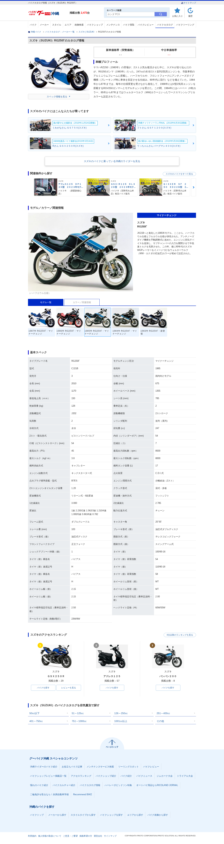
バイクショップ (95, 24)
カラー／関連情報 (82, 302)
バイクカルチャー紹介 (64, 785)
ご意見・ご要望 (70, 836)
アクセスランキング (81, 776)
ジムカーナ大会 (165, 776)
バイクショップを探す (111, 815)
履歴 (190, 16)
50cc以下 (34, 713)
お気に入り (177, 16)
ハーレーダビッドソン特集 (118, 785)
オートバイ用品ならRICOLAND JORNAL (157, 785)
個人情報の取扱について (49, 836)
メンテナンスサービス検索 (100, 766)
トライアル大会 (185, 776)
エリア (68, 24)
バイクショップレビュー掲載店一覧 (48, 776)
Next (193, 187)
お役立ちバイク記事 (72, 766)
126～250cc (121, 713)
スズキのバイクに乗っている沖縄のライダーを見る (112, 161)
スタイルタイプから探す (83, 815)
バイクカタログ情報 (90, 785)
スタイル (56, 24)
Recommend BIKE (82, 794)
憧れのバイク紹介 (39, 785)
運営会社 (98, 836)
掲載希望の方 (85, 836)
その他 (160, 721)
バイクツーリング (185, 24)
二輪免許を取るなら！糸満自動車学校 (49, 794)
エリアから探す (135, 815)
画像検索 (79, 24)
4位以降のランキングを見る (180, 635)
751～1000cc (79, 721)
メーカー (44, 24)
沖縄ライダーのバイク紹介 (43, 766)
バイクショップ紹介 (106, 776)
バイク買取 (128, 24)
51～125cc (78, 713)
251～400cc (163, 713)
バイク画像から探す (158, 815)
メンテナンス (113, 24)
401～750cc (36, 721)
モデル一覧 (45, 302)
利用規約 (32, 836)
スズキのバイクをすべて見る (179, 174)
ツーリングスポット (128, 766)
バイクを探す (43, 687)
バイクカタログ (165, 24)
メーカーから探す (57, 815)
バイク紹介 (126, 776)
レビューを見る (68, 687)
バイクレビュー (146, 24)
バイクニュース (144, 776)
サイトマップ (189, 3)
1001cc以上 (120, 721)
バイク (33, 24)
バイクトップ (37, 815)
